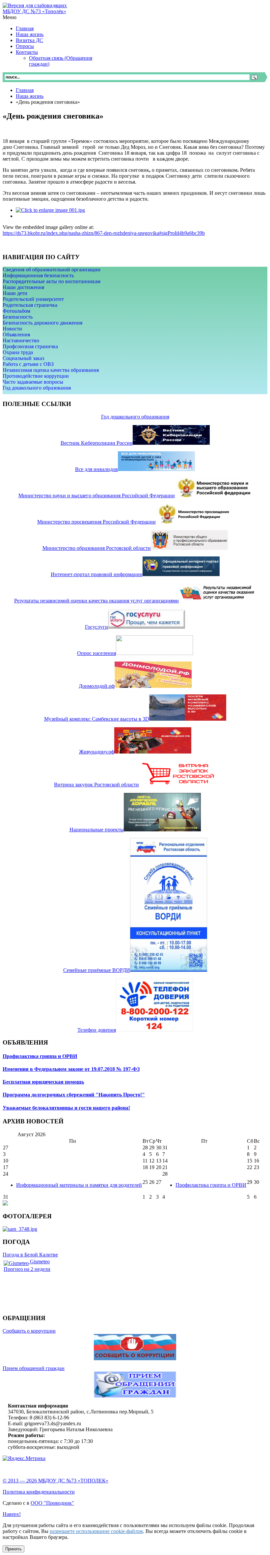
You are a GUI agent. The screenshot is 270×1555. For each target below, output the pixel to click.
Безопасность (18, 317)
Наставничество (21, 340)
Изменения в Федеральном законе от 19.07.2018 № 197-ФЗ (71, 1069)
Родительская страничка (30, 305)
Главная (25, 90)
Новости (12, 328)
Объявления (16, 334)
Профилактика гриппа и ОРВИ (40, 1056)
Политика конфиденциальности (39, 1492)
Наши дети (15, 293)
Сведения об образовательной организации (51, 269)
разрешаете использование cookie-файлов (96, 1531)
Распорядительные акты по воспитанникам (51, 281)
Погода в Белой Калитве (30, 1254)
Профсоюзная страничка (30, 346)
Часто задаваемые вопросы (33, 382)
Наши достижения (23, 287)
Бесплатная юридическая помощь (43, 1082)
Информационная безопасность (38, 275)
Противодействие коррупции (36, 376)
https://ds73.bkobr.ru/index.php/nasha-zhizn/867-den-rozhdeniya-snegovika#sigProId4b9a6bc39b (104, 233)
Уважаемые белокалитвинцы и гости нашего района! (66, 1108)
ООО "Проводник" (52, 1503)
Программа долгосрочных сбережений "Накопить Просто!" (74, 1094)
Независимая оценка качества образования (51, 370)
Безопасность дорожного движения (42, 323)
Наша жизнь (29, 96)
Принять (13, 1548)
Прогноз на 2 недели (27, 1269)
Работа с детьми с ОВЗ (28, 364)
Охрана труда (18, 352)
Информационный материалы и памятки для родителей (79, 1185)
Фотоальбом (16, 311)
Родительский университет (33, 299)
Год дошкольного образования (37, 388)
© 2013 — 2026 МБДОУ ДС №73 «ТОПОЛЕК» (55, 1480)
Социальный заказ (23, 358)
